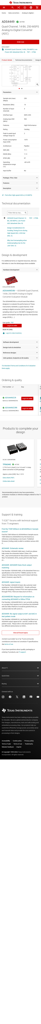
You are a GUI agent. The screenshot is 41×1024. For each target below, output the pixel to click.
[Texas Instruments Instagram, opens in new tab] (3, 698)
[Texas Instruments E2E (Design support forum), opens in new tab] (31, 698)
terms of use (8, 644)
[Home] (20, 2)
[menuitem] (13, 7)
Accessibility (6, 741)
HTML (34, 52)
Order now (20, 42)
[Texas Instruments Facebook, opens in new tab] (10, 698)
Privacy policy (29, 741)
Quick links (5, 676)
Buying (4, 684)
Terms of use (17, 744)
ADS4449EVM (9, 290)
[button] (4, 7)
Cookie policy (17, 741)
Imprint (18, 747)
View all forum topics (20, 633)
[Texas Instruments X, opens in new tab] (17, 698)
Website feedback (8, 747)
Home (4, 13)
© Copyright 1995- (10, 752)
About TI (5, 668)
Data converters (13, 13)
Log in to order (12, 325)
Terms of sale (6, 744)
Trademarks (29, 744)
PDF (28, 52)
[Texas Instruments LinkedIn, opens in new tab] (24, 698)
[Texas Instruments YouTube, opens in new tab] (38, 698)
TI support (22, 652)
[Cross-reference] (19, 7)
